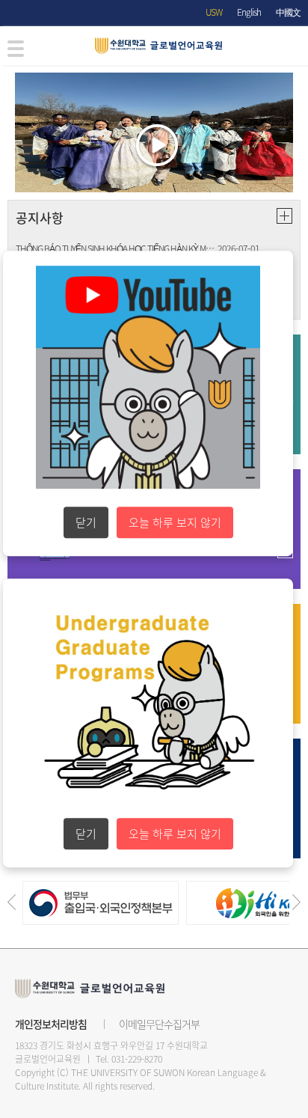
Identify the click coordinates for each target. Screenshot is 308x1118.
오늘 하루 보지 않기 (175, 522)
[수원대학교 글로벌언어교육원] (162, 45)
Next (296, 902)
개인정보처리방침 (51, 1023)
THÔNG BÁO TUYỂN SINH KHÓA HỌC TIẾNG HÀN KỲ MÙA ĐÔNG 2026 (117, 248)
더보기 (284, 216)
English (249, 12)
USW (214, 12)
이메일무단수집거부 (159, 1023)
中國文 (288, 12)
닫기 (86, 522)
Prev (11, 902)
